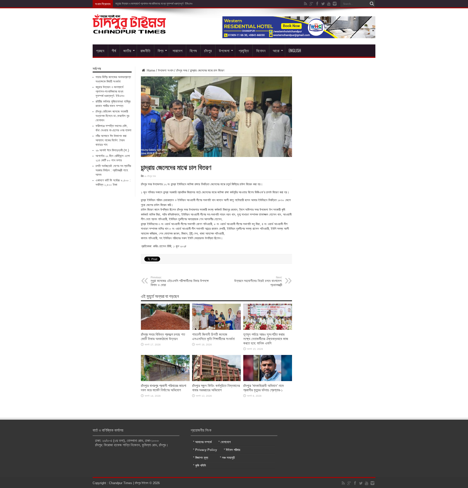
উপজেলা (224, 50)
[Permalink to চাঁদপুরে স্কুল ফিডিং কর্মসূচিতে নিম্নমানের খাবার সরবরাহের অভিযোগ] (216, 380)
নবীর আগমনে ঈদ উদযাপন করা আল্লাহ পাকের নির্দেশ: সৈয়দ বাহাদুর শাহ (111, 140)
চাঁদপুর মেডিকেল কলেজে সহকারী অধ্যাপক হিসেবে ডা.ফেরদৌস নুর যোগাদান (112, 116)
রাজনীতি (145, 50)
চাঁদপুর (208, 50)
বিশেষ (193, 50)
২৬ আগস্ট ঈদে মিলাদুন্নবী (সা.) (112, 150)
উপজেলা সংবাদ (165, 70)
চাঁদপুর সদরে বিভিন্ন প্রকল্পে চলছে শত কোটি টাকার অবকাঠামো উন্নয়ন (163, 336)
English (295, 50)
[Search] (371, 3)
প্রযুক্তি (244, 50)
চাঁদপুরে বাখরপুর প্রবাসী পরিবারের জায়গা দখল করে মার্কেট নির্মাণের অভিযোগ (163, 388)
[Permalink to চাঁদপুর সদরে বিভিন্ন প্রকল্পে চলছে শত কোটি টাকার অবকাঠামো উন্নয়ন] (165, 329)
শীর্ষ (114, 50)
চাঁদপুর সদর (181, 70)
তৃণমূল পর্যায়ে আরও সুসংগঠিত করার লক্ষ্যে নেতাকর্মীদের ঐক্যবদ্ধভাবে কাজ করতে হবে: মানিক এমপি (265, 338)
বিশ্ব (160, 50)
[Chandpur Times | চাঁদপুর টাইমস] (129, 30)
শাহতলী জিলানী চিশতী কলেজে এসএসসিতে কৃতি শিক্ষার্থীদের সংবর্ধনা (213, 336)
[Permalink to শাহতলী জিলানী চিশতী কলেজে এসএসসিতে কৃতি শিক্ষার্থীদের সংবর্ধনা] (216, 329)
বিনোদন (260, 50)
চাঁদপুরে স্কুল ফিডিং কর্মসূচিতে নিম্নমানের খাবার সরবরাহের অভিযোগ (216, 388)
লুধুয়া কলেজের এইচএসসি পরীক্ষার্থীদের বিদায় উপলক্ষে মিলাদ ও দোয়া (180, 281)
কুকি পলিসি (200, 465)
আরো (276, 50)
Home (150, 70)
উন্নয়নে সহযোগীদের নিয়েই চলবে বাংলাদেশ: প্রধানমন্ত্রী (258, 281)
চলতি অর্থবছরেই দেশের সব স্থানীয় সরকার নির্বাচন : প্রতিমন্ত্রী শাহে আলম (113, 170)
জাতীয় (127, 50)
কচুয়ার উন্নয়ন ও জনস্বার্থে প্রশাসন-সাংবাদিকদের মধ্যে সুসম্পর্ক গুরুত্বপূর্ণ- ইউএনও (153, 3)
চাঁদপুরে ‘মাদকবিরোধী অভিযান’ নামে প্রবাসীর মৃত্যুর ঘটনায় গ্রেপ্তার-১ (263, 388)
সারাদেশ (177, 50)
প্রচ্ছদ (100, 50)
